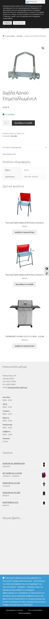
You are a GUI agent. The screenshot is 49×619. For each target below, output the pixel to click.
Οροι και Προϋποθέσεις (35, 610)
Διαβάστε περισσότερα (24, 232)
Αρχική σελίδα (10, 36)
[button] (43, 48)
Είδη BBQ (20, 36)
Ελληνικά (33, 2)
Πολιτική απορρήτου (24, 613)
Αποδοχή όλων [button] (19, 23)
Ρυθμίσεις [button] (7, 23)
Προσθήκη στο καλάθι (23, 123)
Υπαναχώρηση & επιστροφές (14, 610)
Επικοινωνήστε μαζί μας (17, 387)
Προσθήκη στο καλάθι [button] (24, 284)
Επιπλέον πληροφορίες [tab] (12, 147)
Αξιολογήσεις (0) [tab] (9, 154)
